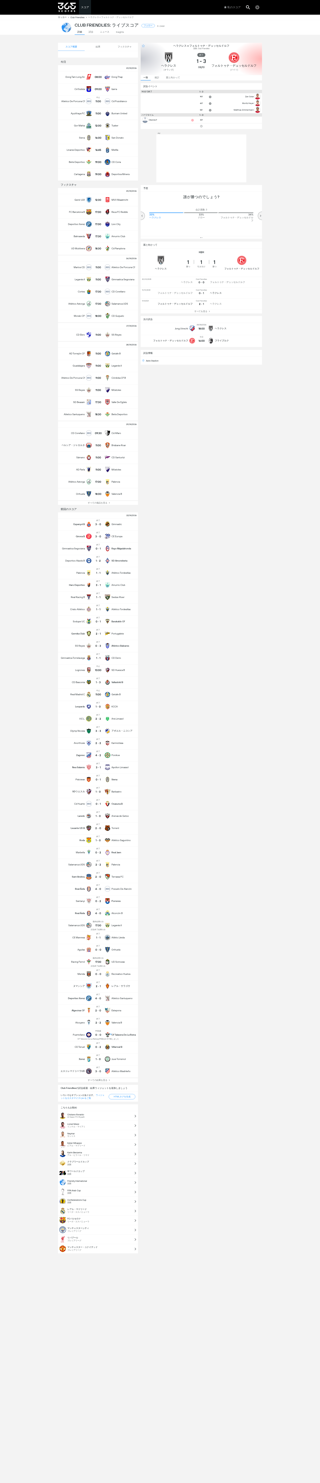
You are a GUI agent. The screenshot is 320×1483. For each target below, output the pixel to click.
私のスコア (234, 7)
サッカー (62, 17)
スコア (85, 7)
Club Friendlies (77, 17)
